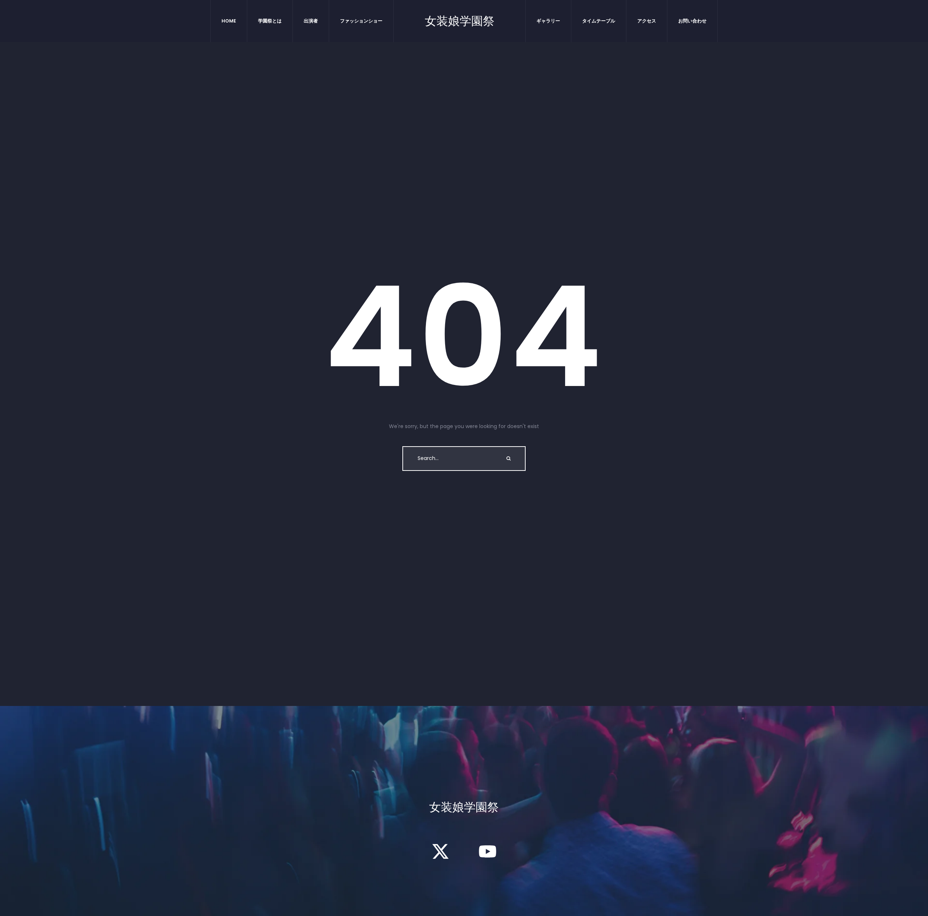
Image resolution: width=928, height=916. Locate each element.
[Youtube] (487, 851)
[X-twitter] (440, 851)
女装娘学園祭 (459, 21)
